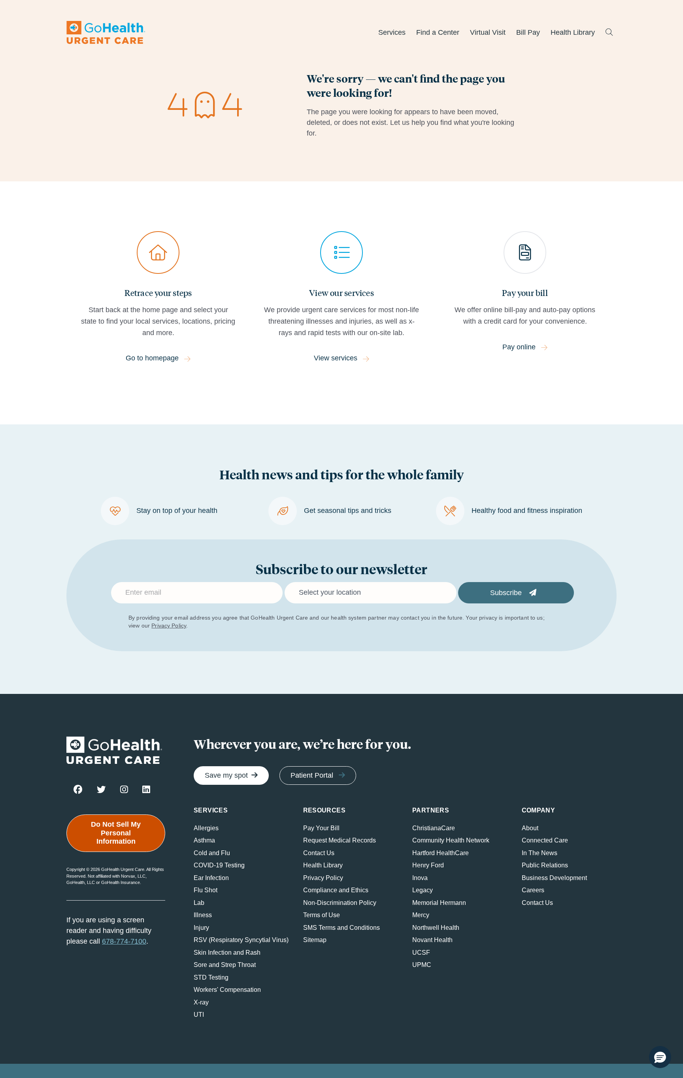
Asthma (204, 840)
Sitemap (314, 940)
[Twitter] (101, 789)
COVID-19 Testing (219, 865)
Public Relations (545, 865)
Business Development (554, 877)
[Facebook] (78, 789)
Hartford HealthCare (440, 853)
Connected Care (545, 840)
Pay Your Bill (321, 828)
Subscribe (507, 593)
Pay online (519, 347)
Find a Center (437, 32)
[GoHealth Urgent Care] (105, 32)
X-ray (201, 1002)
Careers (533, 890)
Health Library (573, 32)
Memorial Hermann (439, 902)
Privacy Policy (168, 626)
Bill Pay (528, 32)
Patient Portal (312, 775)
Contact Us (318, 853)
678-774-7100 (124, 941)
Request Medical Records (339, 840)
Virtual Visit (488, 32)
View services (335, 358)
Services (392, 32)
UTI (199, 1014)
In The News (539, 853)
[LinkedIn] (146, 789)
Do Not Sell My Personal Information (116, 832)
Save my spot (226, 775)
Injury (201, 927)
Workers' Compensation (227, 989)
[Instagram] (124, 789)
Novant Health (432, 940)
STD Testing (211, 977)
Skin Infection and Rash (227, 952)
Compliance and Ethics (335, 890)
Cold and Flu (212, 853)
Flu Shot (205, 890)
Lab (199, 902)
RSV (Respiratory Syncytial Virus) (241, 940)
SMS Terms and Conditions (341, 927)
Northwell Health (435, 927)
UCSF (421, 952)
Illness (203, 915)
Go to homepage (152, 358)
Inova (420, 877)
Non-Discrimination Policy (339, 902)
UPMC (421, 964)
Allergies (206, 828)
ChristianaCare (433, 828)
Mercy (420, 915)
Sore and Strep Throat (225, 964)
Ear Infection (211, 877)
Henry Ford (428, 865)
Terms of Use (321, 915)
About (530, 828)
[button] (660, 1057)
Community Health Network (450, 840)
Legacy (422, 890)
